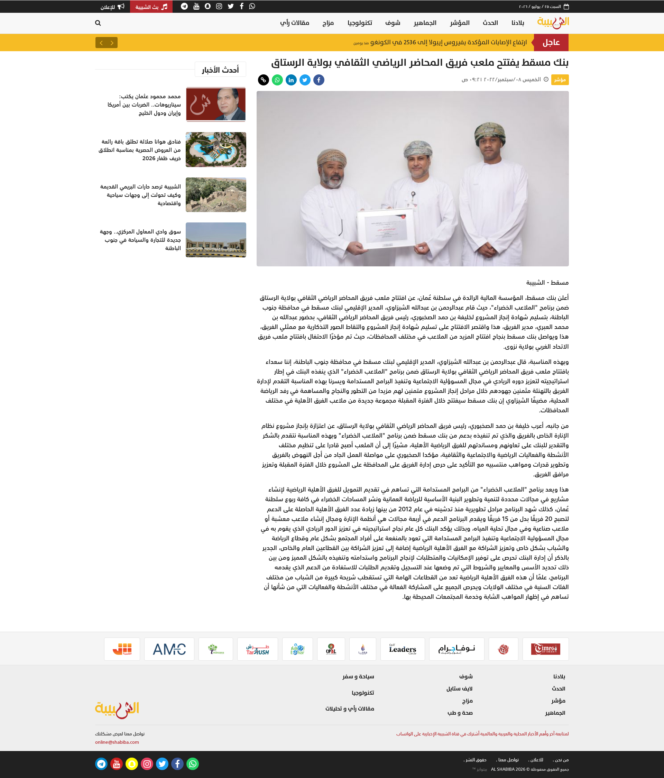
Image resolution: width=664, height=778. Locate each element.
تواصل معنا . (507, 760)
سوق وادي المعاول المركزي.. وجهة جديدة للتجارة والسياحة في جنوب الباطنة (140, 240)
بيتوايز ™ (479, 769)
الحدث (490, 23)
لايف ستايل (459, 688)
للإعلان (108, 7)
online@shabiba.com (117, 742)
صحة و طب (460, 712)
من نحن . (561, 760)
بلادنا (517, 23)
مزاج (328, 23)
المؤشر (460, 23)
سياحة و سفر (358, 676)
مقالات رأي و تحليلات (349, 708)
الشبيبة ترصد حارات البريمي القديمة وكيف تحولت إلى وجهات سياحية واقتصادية (140, 195)
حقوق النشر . (475, 760)
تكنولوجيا (360, 23)
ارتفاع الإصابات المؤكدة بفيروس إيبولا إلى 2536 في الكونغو (440, 42)
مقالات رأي (295, 23)
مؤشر (560, 79)
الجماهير (425, 23)
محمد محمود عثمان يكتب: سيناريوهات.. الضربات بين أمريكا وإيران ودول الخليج (144, 104)
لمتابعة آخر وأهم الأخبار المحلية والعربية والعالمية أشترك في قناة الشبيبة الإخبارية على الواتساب (482, 734)
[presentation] (112, 42)
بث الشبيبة (148, 7)
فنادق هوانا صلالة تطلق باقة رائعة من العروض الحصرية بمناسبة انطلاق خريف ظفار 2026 (140, 150)
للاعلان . (535, 760)
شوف (392, 23)
